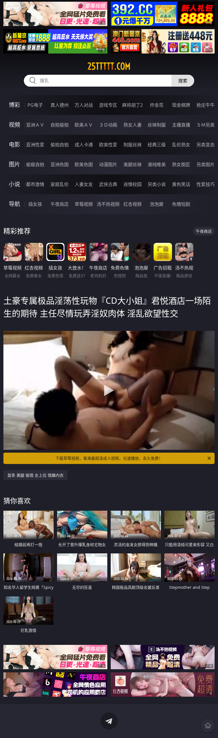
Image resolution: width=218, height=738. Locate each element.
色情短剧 (181, 204)
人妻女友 (84, 184)
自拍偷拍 (60, 125)
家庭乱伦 (60, 184)
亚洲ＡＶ (35, 125)
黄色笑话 (181, 184)
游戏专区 (108, 105)
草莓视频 (84, 204)
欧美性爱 (108, 145)
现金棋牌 (181, 105)
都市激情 (35, 184)
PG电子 (35, 105)
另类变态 (205, 145)
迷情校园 (132, 184)
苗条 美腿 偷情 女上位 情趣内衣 (35, 475)
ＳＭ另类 (205, 125)
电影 (14, 144)
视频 (14, 125)
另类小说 (157, 184)
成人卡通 (84, 145)
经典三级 (157, 145)
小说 (14, 184)
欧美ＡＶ (84, 125)
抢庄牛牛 (205, 105)
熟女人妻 (132, 125)
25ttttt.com (109, 66)
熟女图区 (181, 164)
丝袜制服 (157, 125)
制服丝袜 (132, 145)
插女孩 (35, 204)
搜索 (182, 81)
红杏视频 (132, 204)
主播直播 (181, 125)
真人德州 (60, 105)
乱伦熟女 (181, 145)
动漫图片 (108, 164)
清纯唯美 (157, 164)
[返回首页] (208, 725)
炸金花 (157, 105)
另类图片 (205, 164)
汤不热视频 (108, 204)
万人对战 (84, 105)
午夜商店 (60, 204)
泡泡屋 (157, 204)
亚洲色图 (60, 164)
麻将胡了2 (132, 105)
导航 (14, 204)
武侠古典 (108, 184)
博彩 (14, 105)
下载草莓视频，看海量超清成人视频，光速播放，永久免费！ (109, 458)
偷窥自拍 (35, 164)
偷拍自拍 (60, 145)
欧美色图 (84, 164)
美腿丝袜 (132, 164)
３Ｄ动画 (108, 125)
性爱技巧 (205, 184)
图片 (14, 164)
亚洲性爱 (35, 145)
